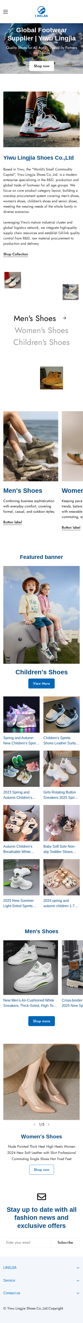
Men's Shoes (35, 318)
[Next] (48, 1124)
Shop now (41, 63)
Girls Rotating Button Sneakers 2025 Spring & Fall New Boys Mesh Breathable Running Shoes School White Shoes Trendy (61, 795)
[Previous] (34, 1124)
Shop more (41, 1021)
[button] (38, 78)
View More (41, 683)
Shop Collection (15, 254)
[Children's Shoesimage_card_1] (41, 615)
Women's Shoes (41, 330)
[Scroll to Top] (75, 1299)
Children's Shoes (41, 342)
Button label (12, 522)
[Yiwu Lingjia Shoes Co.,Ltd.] (41, 11)
